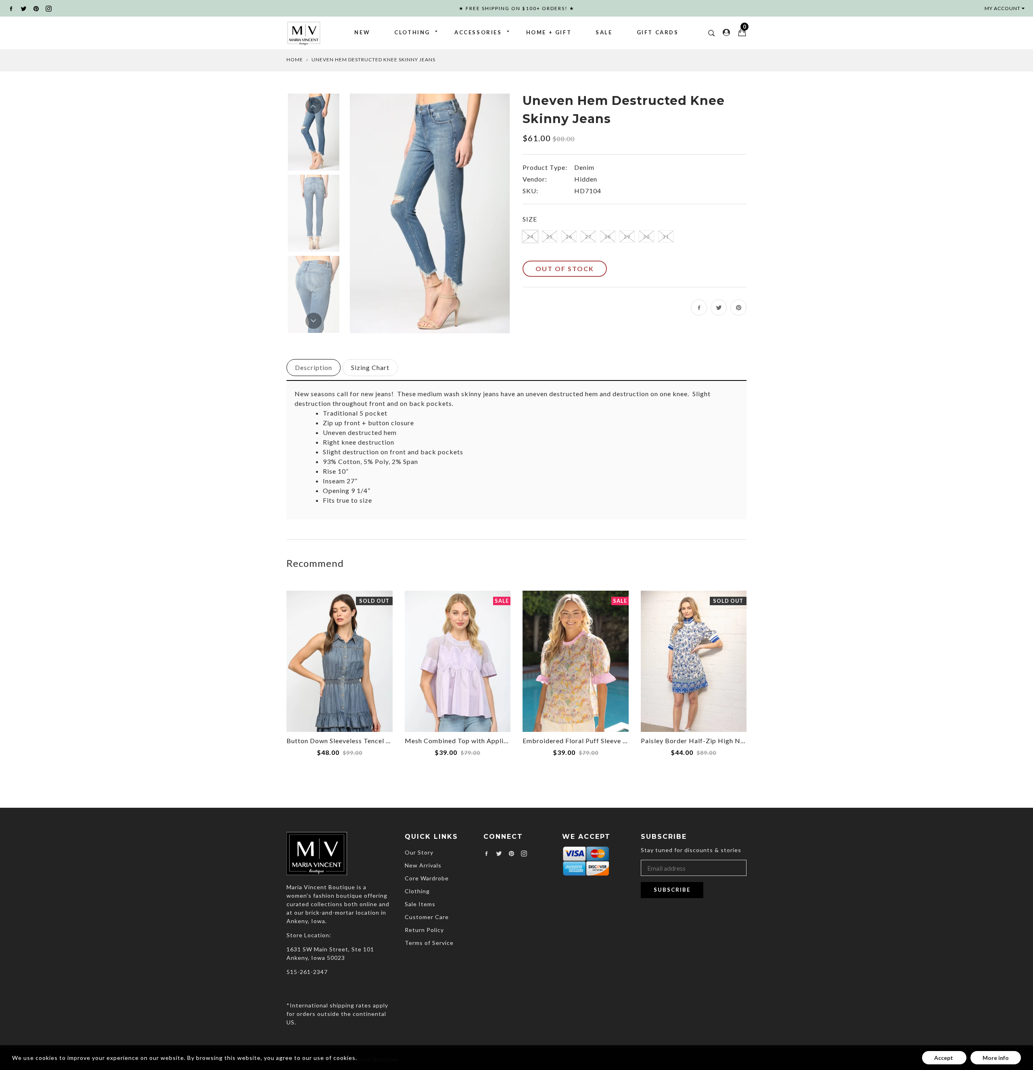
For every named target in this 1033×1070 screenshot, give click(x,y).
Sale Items (420, 904)
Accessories (478, 32)
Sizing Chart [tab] (370, 367)
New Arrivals (423, 865)
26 (569, 237)
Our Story (419, 852)
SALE (604, 32)
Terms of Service (429, 942)
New (362, 32)
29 (627, 237)
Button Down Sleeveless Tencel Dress (345, 740)
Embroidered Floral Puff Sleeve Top (579, 740)
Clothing (412, 32)
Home (294, 59)
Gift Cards (658, 32)
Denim (584, 167)
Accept (944, 1057)
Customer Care (427, 916)
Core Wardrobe (427, 878)
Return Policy (424, 929)
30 (646, 237)
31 (666, 237)
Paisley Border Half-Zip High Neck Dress (706, 740)
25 (549, 237)
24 (530, 237)
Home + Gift (549, 32)
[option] (429, 213)
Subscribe (672, 889)
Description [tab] (313, 367)
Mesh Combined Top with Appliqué (460, 740)
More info (996, 1057)
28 (607, 237)
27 (588, 237)
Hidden (585, 179)
